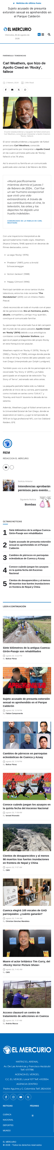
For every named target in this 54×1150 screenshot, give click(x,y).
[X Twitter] (19, 90)
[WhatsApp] (25, 90)
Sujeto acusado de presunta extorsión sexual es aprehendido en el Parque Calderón (27, 12)
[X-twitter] (28, 1097)
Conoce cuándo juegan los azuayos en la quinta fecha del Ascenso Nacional (28, 570)
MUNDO (7, 1130)
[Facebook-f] (6, 1097)
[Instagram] (13, 1097)
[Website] (12, 467)
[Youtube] (21, 1097)
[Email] (12, 90)
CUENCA (7, 1114)
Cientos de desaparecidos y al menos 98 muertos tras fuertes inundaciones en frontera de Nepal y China (29, 583)
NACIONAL (8, 1120)
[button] (39, 34)
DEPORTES (8, 1125)
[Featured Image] (27, 629)
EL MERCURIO (9, 1142)
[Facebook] (6, 90)
